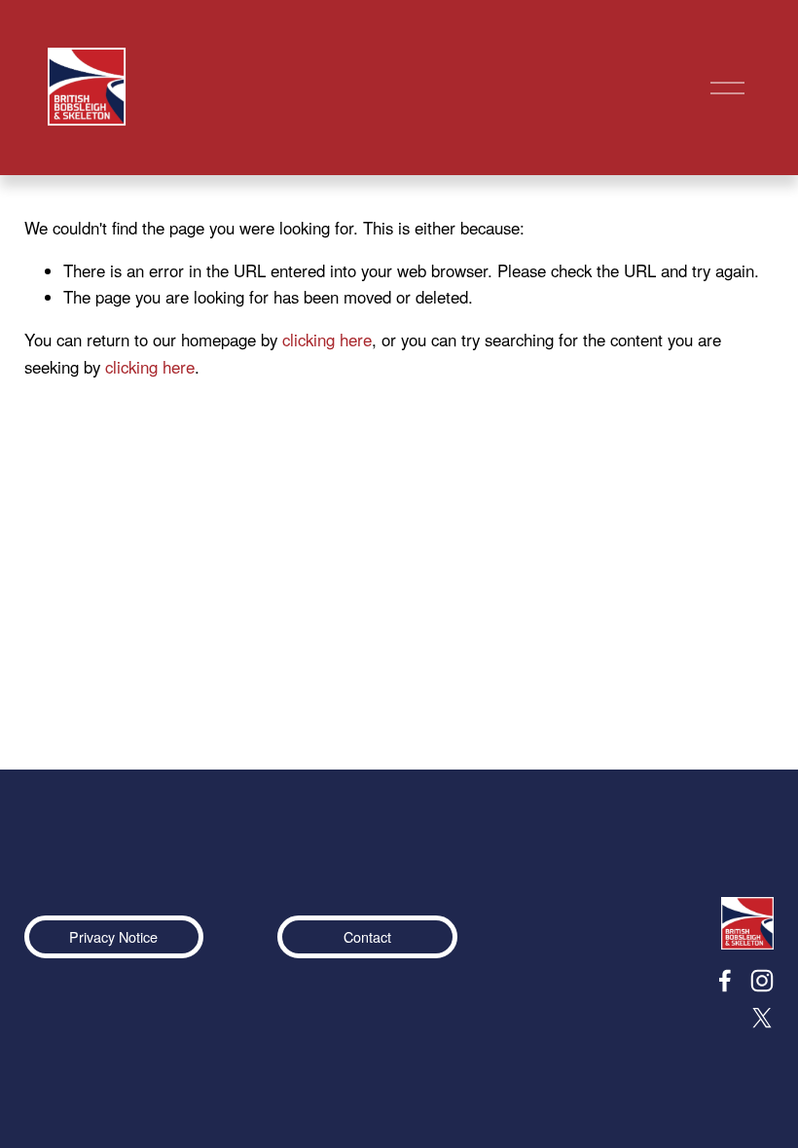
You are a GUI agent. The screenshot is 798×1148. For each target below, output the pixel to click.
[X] (762, 1017)
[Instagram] (762, 980)
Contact (367, 936)
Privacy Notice (113, 936)
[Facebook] (725, 980)
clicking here (327, 339)
